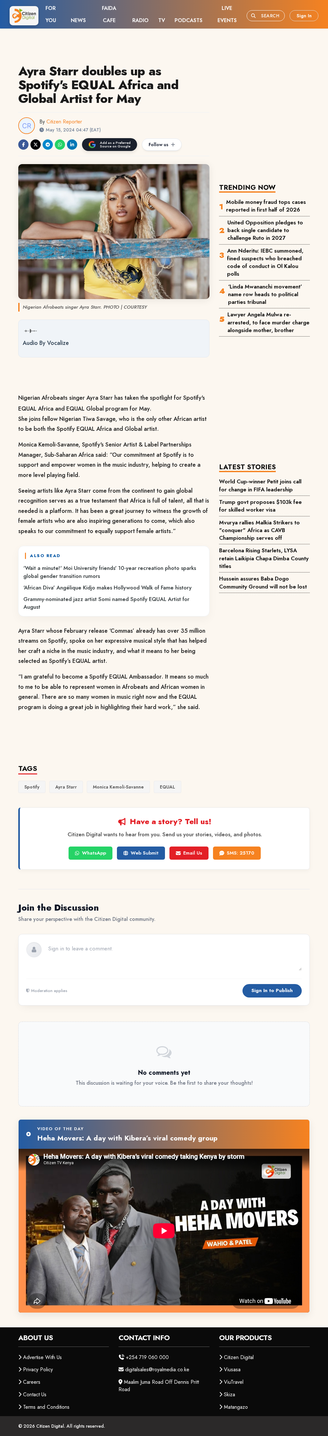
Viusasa (232, 1369)
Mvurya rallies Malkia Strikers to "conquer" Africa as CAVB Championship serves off (259, 530)
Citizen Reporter (64, 121)
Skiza (229, 1394)
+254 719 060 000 (147, 1357)
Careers (31, 1382)
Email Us (192, 852)
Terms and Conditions (46, 1407)
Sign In (304, 15)
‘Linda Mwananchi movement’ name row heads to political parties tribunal (265, 294)
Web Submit (145, 852)
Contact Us (34, 1394)
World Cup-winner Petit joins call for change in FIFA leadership (260, 485)
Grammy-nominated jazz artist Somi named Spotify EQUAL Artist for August (106, 603)
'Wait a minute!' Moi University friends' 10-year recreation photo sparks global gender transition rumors (109, 572)
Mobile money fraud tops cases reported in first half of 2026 (266, 205)
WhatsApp (94, 852)
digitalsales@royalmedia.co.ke (157, 1369)
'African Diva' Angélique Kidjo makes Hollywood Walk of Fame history (107, 587)
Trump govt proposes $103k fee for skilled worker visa (260, 505)
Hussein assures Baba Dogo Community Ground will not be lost (263, 582)
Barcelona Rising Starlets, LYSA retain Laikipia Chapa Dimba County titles (263, 558)
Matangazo (236, 1407)
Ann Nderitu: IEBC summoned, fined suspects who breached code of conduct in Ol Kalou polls (265, 262)
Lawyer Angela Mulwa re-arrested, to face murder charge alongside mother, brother (268, 322)
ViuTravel (233, 1382)
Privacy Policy (38, 1369)
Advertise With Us (42, 1357)
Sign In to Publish (272, 990)
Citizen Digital (239, 1357)
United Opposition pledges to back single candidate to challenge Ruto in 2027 (265, 230)
